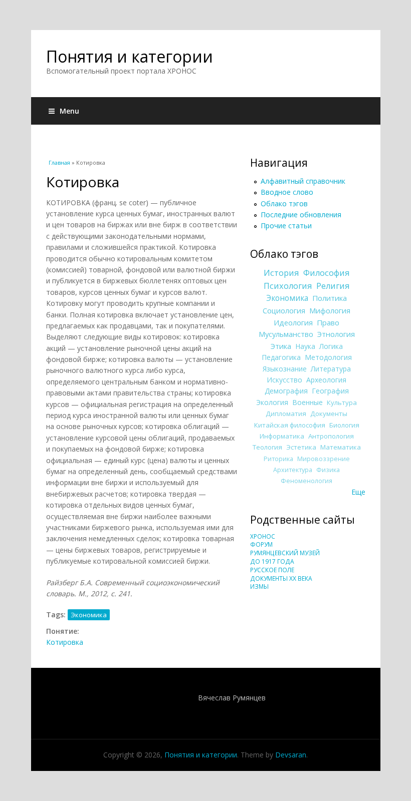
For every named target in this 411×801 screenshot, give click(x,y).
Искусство (284, 379)
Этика (281, 346)
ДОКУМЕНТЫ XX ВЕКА (281, 578)
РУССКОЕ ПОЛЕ (272, 570)
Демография (286, 390)
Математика (340, 447)
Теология (267, 447)
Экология (272, 402)
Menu (69, 111)
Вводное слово (287, 192)
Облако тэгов (284, 203)
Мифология (329, 310)
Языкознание (285, 368)
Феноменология (306, 481)
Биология (344, 425)
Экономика (89, 614)
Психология (288, 285)
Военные (307, 402)
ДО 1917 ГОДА (272, 561)
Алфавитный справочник (303, 181)
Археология (326, 379)
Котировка (64, 642)
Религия (333, 285)
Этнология (336, 334)
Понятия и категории (129, 56)
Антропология (331, 436)
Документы (328, 413)
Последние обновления (301, 214)
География (330, 390)
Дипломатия (286, 413)
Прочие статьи (286, 225)
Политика (329, 298)
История (281, 272)
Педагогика (281, 357)
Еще (358, 492)
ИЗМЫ (259, 586)
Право (328, 322)
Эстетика (301, 447)
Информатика (282, 436)
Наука (305, 346)
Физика (328, 470)
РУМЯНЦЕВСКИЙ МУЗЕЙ (285, 553)
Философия (326, 272)
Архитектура (292, 470)
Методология (328, 357)
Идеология (293, 322)
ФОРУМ (261, 544)
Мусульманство (286, 334)
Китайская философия (289, 425)
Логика (331, 346)
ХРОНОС (262, 536)
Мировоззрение (323, 459)
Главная (59, 162)
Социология (284, 310)
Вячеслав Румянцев (232, 697)
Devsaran (290, 754)
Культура (342, 402)
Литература (331, 368)
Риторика (278, 459)
